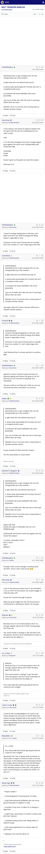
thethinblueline (7, 10)
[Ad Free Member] (9, 321)
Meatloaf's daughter (9, 471)
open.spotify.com (9, 846)
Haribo (4, 399)
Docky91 (5, 321)
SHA (7, 2)
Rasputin (5, 615)
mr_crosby (6, 653)
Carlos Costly (7, 705)
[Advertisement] (22, 40)
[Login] (43, 2)
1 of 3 (35, 14)
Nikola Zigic (6, 783)
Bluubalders (6, 736)
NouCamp (5, 120)
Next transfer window (13, 7)
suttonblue (6, 256)
